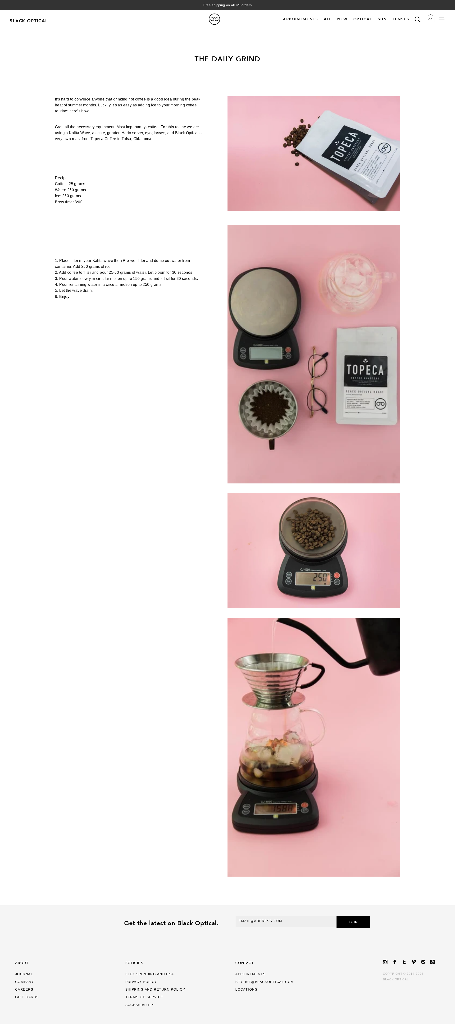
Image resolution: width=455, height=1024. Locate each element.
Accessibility (139, 1005)
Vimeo (416, 962)
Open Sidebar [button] (442, 19)
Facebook (397, 962)
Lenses (401, 19)
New (342, 19)
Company (24, 982)
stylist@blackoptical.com (264, 982)
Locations (246, 989)
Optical (362, 19)
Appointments (300, 19)
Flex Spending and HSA (149, 974)
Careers (24, 989)
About (21, 963)
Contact (244, 963)
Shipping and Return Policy (155, 989)
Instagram (387, 962)
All (328, 19)
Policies (134, 963)
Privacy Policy (141, 982)
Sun (382, 19)
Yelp (435, 962)
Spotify (425, 962)
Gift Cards (27, 997)
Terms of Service (144, 997)
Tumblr (406, 962)
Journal (24, 974)
